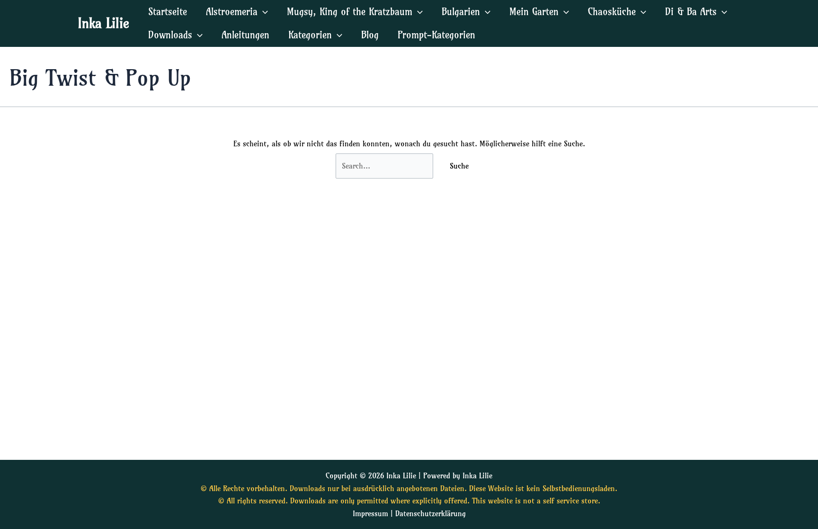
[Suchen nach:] (386, 165)
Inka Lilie (103, 23)
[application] (263, 11)
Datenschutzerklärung (430, 513)
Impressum (370, 513)
